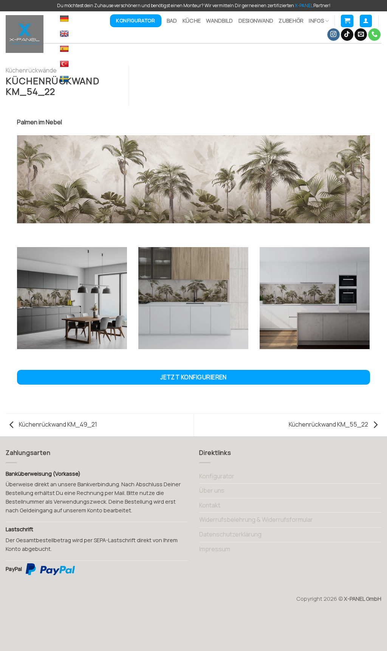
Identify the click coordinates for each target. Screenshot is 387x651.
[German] (65, 18)
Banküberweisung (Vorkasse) (43, 473)
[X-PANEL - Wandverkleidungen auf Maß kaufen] (27, 34)
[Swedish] (65, 79)
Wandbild (219, 20)
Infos (316, 20)
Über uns (211, 490)
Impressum (214, 549)
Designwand (256, 20)
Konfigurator (216, 476)
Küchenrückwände (31, 70)
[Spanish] (65, 49)
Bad (172, 20)
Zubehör (291, 20)
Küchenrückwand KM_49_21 (57, 424)
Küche (192, 20)
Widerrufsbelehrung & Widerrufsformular (256, 519)
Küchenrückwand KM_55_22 (329, 424)
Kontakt (209, 505)
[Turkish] (65, 64)
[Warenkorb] (347, 21)
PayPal (14, 568)
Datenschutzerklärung (230, 534)
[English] (65, 34)
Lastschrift (19, 529)
